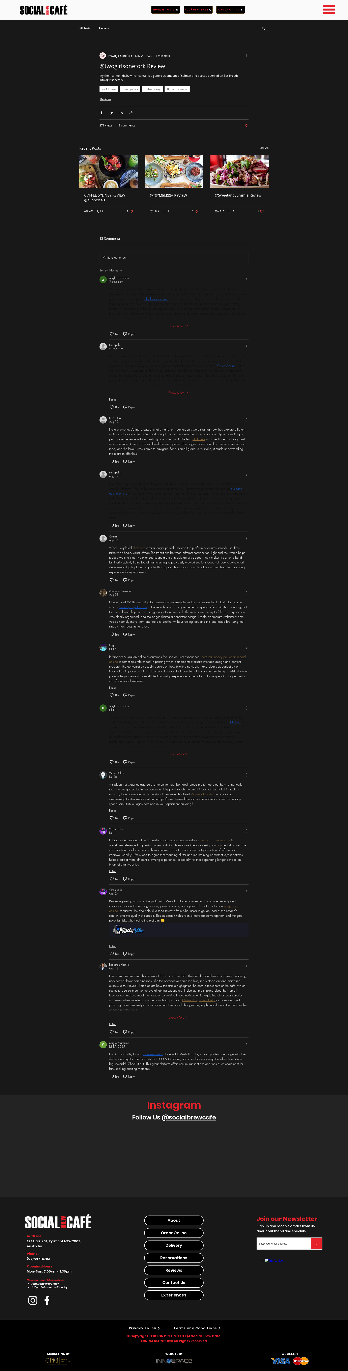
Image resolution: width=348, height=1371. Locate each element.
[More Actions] (246, 279)
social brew (109, 89)
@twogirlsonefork (177, 89)
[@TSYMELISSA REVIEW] (174, 171)
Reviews (104, 28)
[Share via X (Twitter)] (111, 113)
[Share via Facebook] (101, 113)
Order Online (174, 1326)
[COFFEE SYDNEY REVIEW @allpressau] (108, 171)
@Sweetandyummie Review (238, 195)
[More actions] (246, 55)
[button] (328, 10)
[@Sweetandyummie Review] (239, 171)
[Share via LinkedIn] (121, 113)
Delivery (174, 1338)
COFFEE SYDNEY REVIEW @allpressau (104, 197)
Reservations (173, 1351)
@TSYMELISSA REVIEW (168, 195)
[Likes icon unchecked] (111, 333)
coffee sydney (152, 89)
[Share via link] (131, 113)
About (174, 1313)
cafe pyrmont (130, 89)
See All (264, 148)
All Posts (85, 28)
